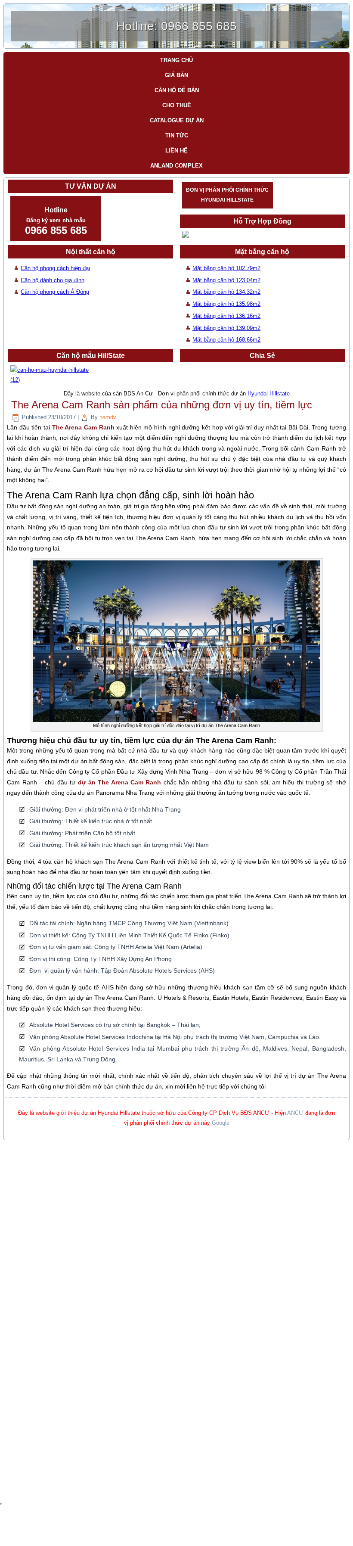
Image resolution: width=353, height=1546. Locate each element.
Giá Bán (176, 75)
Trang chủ (176, 60)
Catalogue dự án (177, 120)
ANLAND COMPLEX (176, 165)
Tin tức (176, 135)
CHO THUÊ (176, 105)
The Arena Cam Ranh (83, 427)
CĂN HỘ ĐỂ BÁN (177, 90)
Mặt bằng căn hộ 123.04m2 (226, 280)
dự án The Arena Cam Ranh (119, 782)
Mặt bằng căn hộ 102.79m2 (226, 268)
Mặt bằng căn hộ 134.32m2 (226, 292)
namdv (107, 417)
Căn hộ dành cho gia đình (52, 280)
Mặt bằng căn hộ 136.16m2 (226, 316)
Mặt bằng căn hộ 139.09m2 (226, 328)
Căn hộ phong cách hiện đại (55, 268)
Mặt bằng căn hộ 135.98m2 (226, 304)
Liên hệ (176, 150)
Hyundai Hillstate (269, 393)
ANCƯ (295, 1113)
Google (220, 1123)
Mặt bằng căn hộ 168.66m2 (226, 339)
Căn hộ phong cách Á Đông (55, 292)
